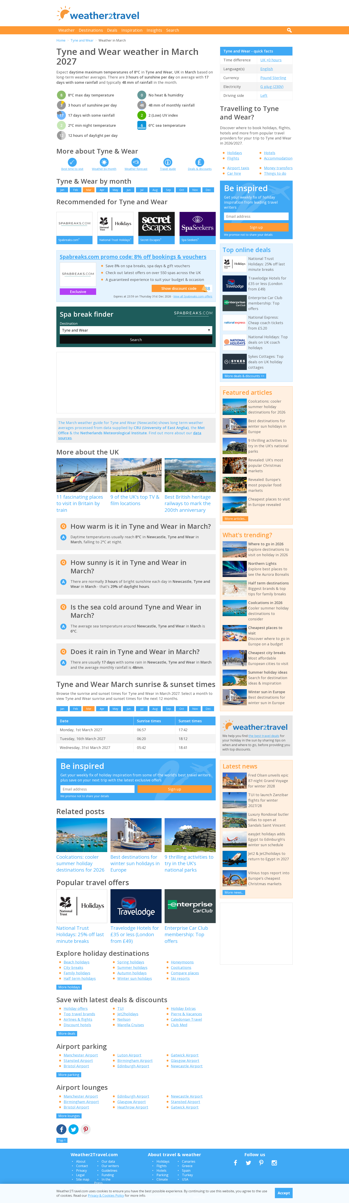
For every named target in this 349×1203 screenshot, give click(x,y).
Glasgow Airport (185, 1060)
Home (60, 40)
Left (263, 95)
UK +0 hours (271, 60)
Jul (141, 190)
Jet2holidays (127, 1013)
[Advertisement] (219, 13)
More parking (68, 1074)
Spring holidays (130, 962)
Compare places (185, 973)
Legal (80, 1175)
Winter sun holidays (134, 978)
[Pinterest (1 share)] (86, 1129)
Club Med (179, 1024)
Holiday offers (76, 1008)
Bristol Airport (76, 1066)
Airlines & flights (78, 1019)
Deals (112, 30)
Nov (195, 190)
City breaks (73, 967)
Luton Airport (129, 1055)
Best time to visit (72, 169)
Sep (168, 190)
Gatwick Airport (185, 1055)
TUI (120, 1008)
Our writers (110, 1166)
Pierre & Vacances (186, 1013)
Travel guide (168, 169)
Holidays (234, 152)
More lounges (69, 1116)
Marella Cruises (130, 1024)
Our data (108, 1161)
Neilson (123, 1019)
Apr (102, 190)
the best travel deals (263, 736)
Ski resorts (180, 978)
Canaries (188, 1161)
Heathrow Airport (132, 1107)
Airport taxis (238, 167)
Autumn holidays (132, 973)
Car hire (234, 173)
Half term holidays (80, 978)
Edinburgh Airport (133, 1066)
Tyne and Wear (82, 40)
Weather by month (104, 169)
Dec (208, 190)
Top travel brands (79, 1013)
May (115, 190)
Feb (75, 190)
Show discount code (179, 288)
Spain (186, 1170)
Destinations (91, 30)
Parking (162, 1175)
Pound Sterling (273, 77)
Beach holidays (76, 962)
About (80, 1161)
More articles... (235, 518)
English (266, 68)
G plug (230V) (271, 86)
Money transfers (278, 167)
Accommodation (278, 158)
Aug (155, 190)
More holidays (69, 987)
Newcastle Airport (187, 1066)
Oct (181, 190)
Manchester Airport (81, 1055)
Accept (284, 1192)
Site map (82, 1179)
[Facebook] (61, 1129)
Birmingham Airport (135, 1060)
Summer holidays (132, 967)
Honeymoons (182, 962)
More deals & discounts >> (244, 376)
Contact (82, 1166)
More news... (234, 892)
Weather (66, 30)
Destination (69, 323)
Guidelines (109, 1170)
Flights (233, 158)
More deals (66, 1033)
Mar (88, 190)
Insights (154, 30)
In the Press (102, 1181)
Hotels (269, 152)
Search (172, 30)
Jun (129, 190)
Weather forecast (136, 169)
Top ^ (62, 1140)
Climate (162, 1179)
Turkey (187, 1175)
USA (185, 1179)
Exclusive (78, 291)
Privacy (81, 1170)
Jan (62, 190)
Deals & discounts (200, 169)
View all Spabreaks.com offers (192, 296)
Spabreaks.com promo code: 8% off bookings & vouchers (133, 256)
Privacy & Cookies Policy (106, 1195)
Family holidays (77, 973)
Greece (187, 1166)
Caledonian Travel (186, 1019)
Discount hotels (77, 1024)
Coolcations (181, 967)
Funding (108, 1175)
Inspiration (132, 30)
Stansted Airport (78, 1060)
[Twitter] (73, 1129)
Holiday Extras (183, 1008)
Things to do (275, 173)
